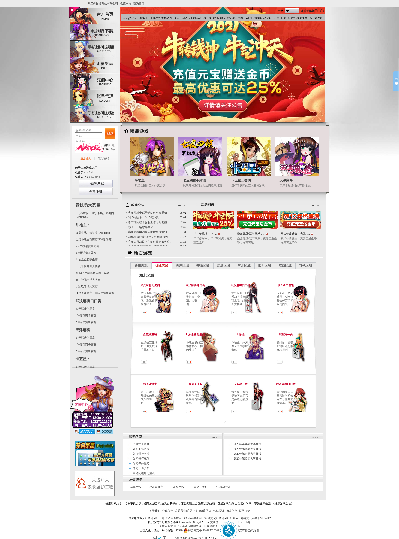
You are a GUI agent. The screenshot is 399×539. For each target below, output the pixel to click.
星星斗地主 (156, 487)
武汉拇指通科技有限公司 (103, 3)
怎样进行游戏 (141, 453)
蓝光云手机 (201, 487)
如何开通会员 (141, 468)
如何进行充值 (141, 458)
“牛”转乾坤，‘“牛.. (205, 233)
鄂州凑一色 (286, 334)
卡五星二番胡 (241, 180)
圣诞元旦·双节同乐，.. (250, 233)
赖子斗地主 (150, 384)
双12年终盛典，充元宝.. (295, 233)
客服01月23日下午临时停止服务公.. (149, 241)
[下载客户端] (96, 186)
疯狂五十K (195, 384)
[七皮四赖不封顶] (200, 174)
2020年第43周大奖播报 (247, 458)
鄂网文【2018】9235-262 (256, 518)
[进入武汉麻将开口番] (189, 313)
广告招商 (192, 510)
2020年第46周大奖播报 (247, 444)
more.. (182, 205)
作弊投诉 (218, 510)
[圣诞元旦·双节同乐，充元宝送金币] (257, 228)
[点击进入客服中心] (92, 427)
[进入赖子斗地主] (144, 412)
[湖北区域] (95, 465)
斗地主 (140, 180)
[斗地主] (152, 174)
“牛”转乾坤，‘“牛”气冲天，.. (145, 217)
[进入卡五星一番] (234, 412)
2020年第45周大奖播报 (247, 449)
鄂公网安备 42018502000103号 (206, 530)
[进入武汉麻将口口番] (234, 313)
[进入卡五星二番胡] (280, 313)
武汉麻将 (242, 530)
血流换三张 (150, 334)
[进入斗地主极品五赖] (189, 362)
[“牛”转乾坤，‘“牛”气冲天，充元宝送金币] (213, 228)
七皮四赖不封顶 (194, 180)
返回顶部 (244, 510)
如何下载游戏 (141, 449)
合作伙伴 (167, 510)
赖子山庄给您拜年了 (140, 227)
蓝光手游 (178, 487)
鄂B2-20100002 (193, 518)
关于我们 (154, 510)
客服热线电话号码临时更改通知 (147, 212)
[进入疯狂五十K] (189, 412)
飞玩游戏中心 (223, 487)
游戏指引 (253, 530)
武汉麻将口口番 (240, 285)
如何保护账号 (141, 463)
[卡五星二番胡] (249, 174)
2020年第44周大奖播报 (247, 453)
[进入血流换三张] (144, 362)
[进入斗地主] (234, 362)
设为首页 (138, 3)
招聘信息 (231, 510)
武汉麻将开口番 (195, 285)
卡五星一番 (241, 384)
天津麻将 (286, 180)
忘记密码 (103, 158)
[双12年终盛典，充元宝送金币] (300, 228)
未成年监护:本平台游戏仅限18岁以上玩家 (184, 526)
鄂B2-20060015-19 (172, 518)
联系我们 (180, 510)
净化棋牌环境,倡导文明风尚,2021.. (149, 237)
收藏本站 (125, 3)
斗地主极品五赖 (195, 334)
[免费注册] (96, 194)
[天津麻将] (297, 174)
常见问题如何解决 (144, 473)
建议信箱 (205, 510)
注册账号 (85, 158)
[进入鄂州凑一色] (280, 362)
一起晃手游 (134, 487)
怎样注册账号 (141, 444)
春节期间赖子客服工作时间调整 (147, 222)
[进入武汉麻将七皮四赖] (144, 313)
